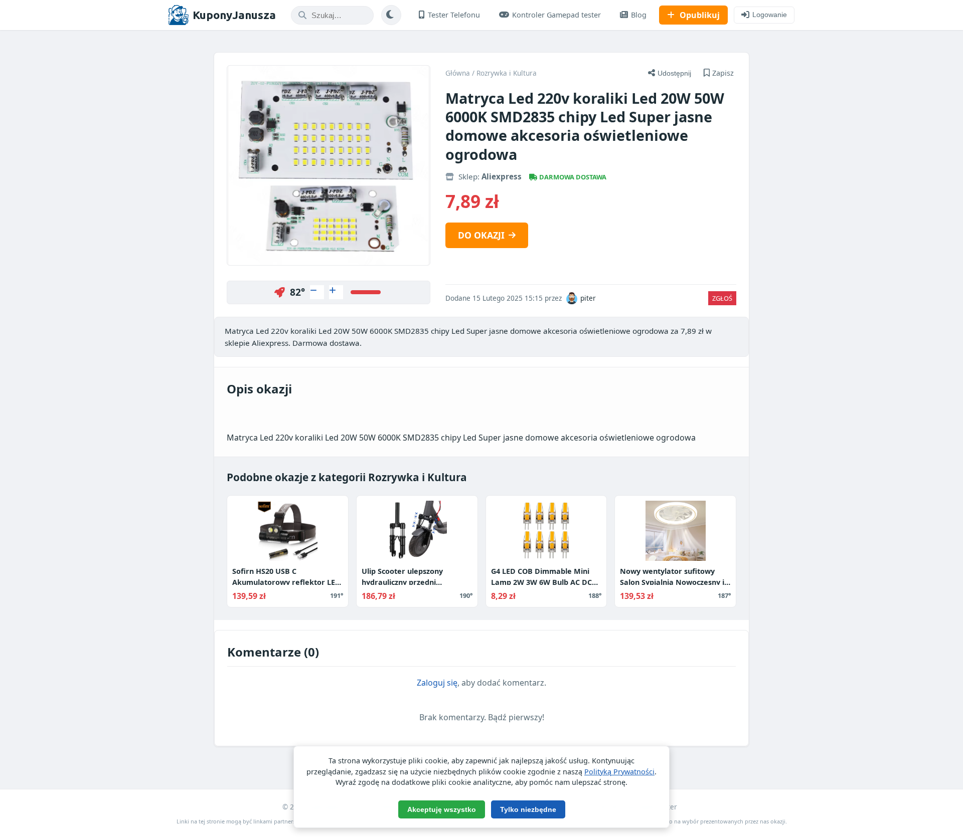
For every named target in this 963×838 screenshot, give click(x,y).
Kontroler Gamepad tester (556, 15)
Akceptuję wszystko (441, 809)
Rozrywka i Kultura (506, 73)
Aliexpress (502, 176)
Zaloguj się (437, 682)
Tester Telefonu (454, 15)
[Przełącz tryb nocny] (391, 15)
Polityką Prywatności (619, 771)
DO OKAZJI (481, 235)
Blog (639, 15)
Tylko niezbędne (528, 809)
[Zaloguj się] (317, 292)
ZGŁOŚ (722, 298)
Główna (457, 73)
